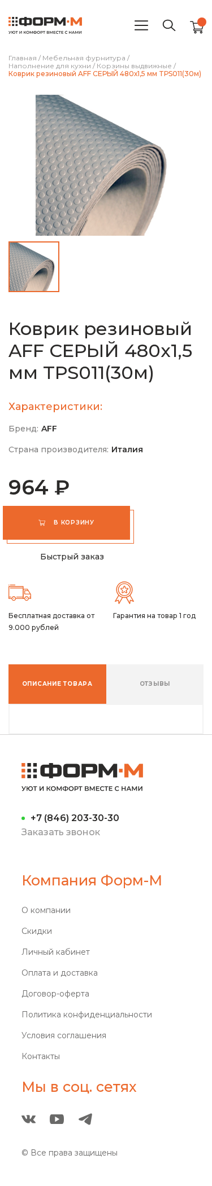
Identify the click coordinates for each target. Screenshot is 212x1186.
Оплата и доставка (59, 973)
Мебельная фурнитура (84, 58)
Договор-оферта (55, 994)
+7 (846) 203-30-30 (75, 818)
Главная (22, 58)
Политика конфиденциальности (86, 1015)
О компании (46, 910)
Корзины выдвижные (134, 66)
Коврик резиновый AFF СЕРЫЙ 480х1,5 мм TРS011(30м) (104, 74)
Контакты (40, 1056)
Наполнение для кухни (49, 66)
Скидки (36, 931)
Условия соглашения (63, 1035)
